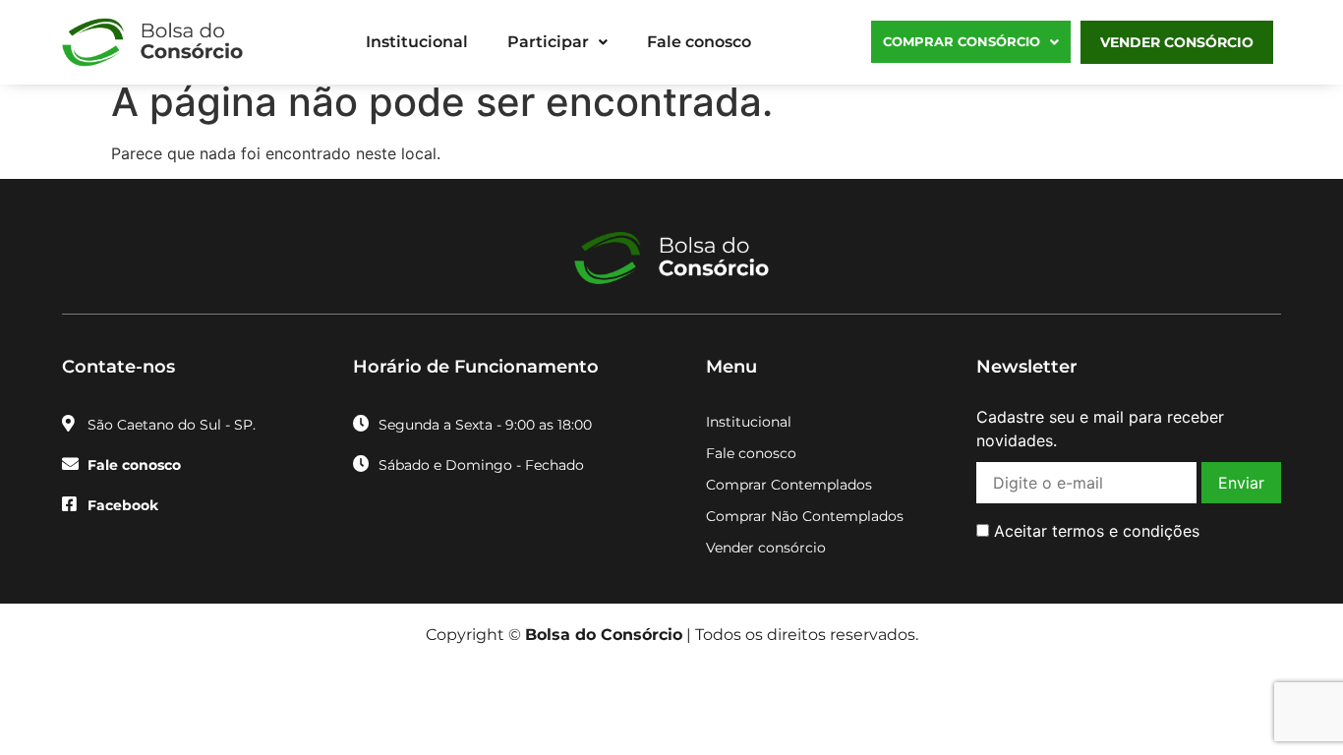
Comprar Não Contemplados (805, 516)
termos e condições (1125, 531)
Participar (548, 41)
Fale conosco (699, 41)
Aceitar (1094, 531)
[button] (557, 42)
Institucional (417, 41)
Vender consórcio (1177, 42)
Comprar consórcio (961, 41)
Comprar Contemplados (789, 485)
